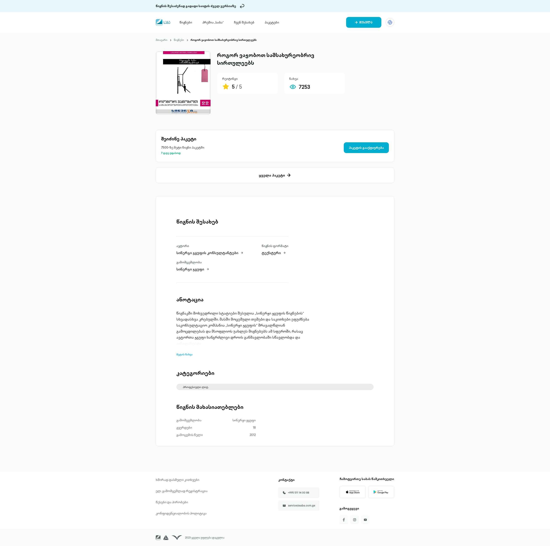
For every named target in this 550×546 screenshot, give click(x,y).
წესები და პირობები (172, 502)
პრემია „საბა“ (213, 22)
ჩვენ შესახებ (244, 22)
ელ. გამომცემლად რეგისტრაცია (182, 491)
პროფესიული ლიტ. (196, 387)
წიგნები (186, 22)
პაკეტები (272, 22)
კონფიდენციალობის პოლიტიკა (181, 513)
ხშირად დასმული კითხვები (177, 480)
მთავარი (161, 40)
